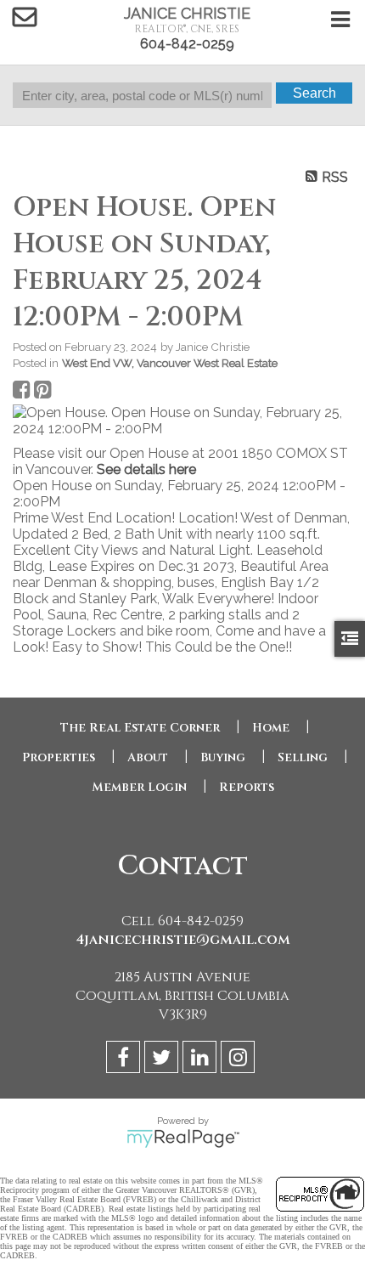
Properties (58, 757)
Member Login (139, 787)
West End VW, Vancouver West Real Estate (170, 363)
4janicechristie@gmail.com (183, 939)
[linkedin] (201, 1060)
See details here (146, 469)
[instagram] (240, 1060)
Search (314, 93)
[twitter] (163, 1060)
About (147, 757)
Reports (246, 787)
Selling (303, 757)
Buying (222, 757)
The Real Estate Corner (140, 728)
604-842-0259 (187, 44)
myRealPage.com (183, 1138)
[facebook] (125, 1060)
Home (270, 728)
